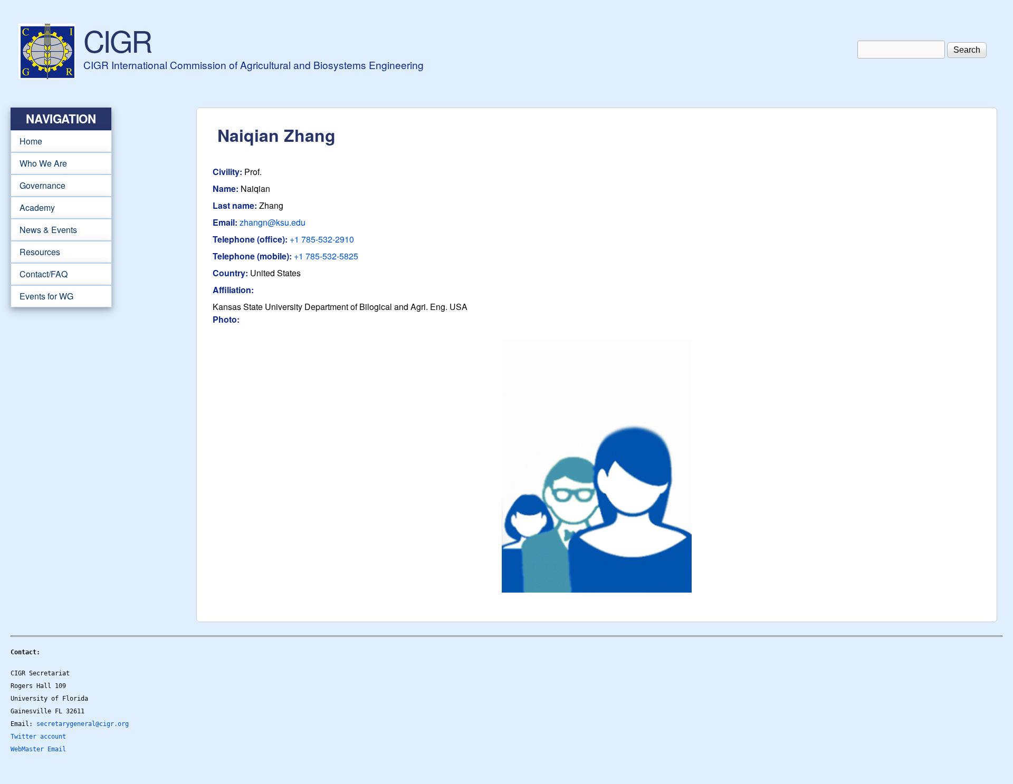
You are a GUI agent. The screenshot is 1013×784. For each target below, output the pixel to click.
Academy (33, 207)
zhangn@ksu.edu (272, 222)
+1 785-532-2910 (322, 239)
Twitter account (38, 736)
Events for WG (46, 296)
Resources (35, 252)
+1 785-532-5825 (326, 256)
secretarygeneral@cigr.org (82, 724)
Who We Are (39, 163)
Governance (38, 185)
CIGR (117, 40)
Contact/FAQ (39, 274)
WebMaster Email (38, 749)
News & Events (44, 230)
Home (31, 141)
